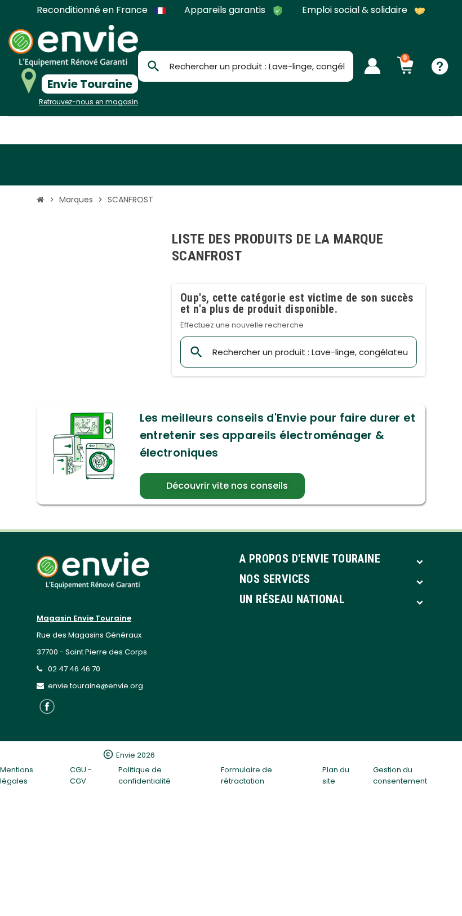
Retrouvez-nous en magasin (88, 102)
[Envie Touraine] (73, 46)
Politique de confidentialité (144, 775)
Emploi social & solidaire (356, 10)
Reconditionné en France (93, 10)
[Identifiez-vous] (372, 66)
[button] (222, 486)
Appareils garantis (226, 10)
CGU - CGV (81, 775)
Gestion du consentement (400, 775)
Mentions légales (16, 775)
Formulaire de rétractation (246, 775)
